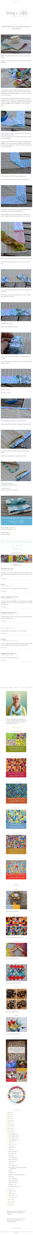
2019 (9, 1122)
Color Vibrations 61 (13, 1178)
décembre (12, 1134)
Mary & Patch (8, 1231)
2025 (9, 1112)
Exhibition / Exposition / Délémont (16, 1174)
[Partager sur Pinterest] (16, 545)
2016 (9, 1128)
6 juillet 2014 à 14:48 (7, 628)
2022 (9, 1116)
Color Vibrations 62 (13, 1165)
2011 (9, 1203)
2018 (9, 1124)
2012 (9, 1201)
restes (12, 542)
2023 (9, 1114)
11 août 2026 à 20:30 (7, 655)
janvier (12, 1197)
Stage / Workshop (12, 1159)
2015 (9, 1130)
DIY (15, 540)
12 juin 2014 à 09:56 (7, 570)
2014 (9, 1132)
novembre (12, 1136)
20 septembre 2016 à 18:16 (9, 640)
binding (11, 540)
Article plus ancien (26, 687)
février (12, 1195)
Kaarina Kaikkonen (13, 1180)
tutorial (29, 542)
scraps (17, 542)
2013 (9, 1199)
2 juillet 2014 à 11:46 (7, 598)
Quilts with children (13, 1151)
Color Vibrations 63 (13, 1157)
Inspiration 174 (12, 1172)
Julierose (3, 639)
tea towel (23, 542)
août (11, 1142)
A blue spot (11, 1149)
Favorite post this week (14, 1186)
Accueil (16, 687)
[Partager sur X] (12, 545)
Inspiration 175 (12, 1161)
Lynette (3, 584)
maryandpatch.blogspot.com (9, 612)
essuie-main (20, 540)
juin (10, 1146)
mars (11, 1193)
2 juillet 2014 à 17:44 (7, 614)
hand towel (28, 540)
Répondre (4, 578)
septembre (13, 1140)
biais (6, 540)
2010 (9, 1205)
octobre (12, 1138)
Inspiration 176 (12, 1153)
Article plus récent (7, 687)
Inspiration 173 (12, 1184)
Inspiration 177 (12, 1147)
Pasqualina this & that (7, 568)
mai (10, 1189)
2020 (9, 1120)
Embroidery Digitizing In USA (8, 653)
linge (8, 542)
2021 (9, 1118)
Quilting (10, 1170)
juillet (11, 1144)
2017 (9, 1126)
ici (13, 529)
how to (4, 542)
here (10, 527)
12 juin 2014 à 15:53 (7, 585)
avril (11, 1191)
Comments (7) (17, 549)
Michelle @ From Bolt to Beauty (10, 597)
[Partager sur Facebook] (14, 545)
